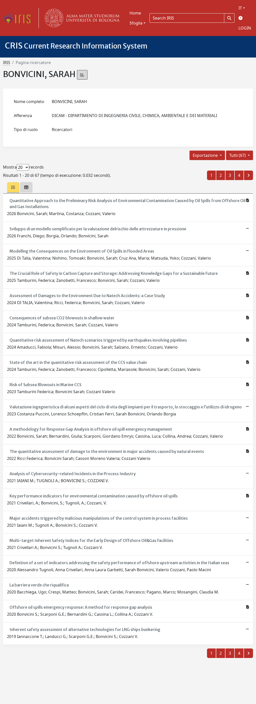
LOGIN (244, 28)
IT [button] (240, 8)
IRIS (6, 62)
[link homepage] (18, 18)
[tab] (13, 187)
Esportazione (206, 155)
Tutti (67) (238, 155)
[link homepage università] (81, 18)
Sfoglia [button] (136, 23)
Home (135, 13)
